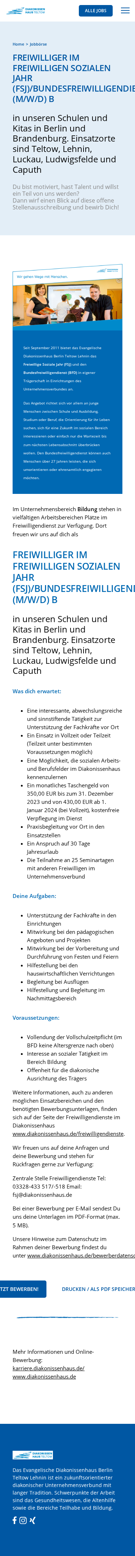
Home (18, 44)
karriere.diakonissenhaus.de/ (49, 1368)
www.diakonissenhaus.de (44, 1376)
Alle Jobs (96, 11)
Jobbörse (38, 44)
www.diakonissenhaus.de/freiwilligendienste (68, 1134)
